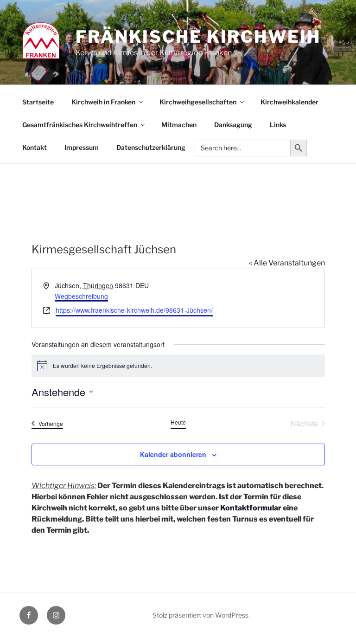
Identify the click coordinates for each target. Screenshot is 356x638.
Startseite (38, 102)
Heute (178, 422)
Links (278, 125)
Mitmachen (179, 125)
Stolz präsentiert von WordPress (200, 615)
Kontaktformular (250, 507)
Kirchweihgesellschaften (197, 102)
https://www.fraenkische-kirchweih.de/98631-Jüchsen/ (134, 310)
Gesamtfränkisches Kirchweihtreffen (79, 125)
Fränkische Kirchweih (198, 36)
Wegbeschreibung (81, 296)
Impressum (81, 147)
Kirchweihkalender (289, 102)
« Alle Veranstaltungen (287, 262)
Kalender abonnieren (173, 454)
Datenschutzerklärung (150, 147)
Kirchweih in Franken (103, 102)
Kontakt (34, 147)
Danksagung (233, 125)
